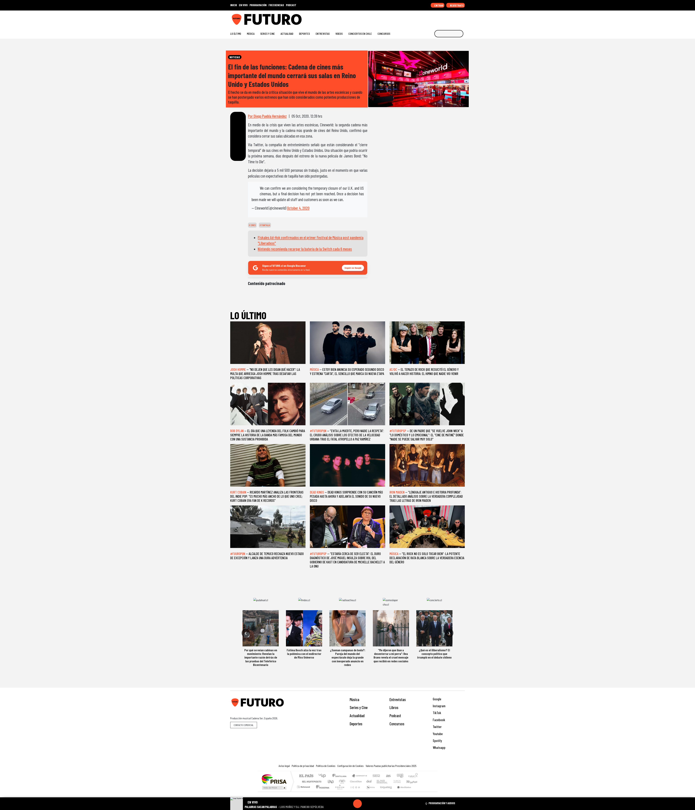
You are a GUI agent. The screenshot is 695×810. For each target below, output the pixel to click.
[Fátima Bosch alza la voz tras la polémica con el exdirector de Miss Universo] (304, 628)
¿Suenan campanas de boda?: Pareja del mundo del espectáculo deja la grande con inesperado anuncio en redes (347, 657)
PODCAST (291, 5)
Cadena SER (376, 776)
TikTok (436, 713)
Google (436, 699)
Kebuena (413, 781)
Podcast (395, 715)
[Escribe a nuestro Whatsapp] (463, 18)
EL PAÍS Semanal (379, 781)
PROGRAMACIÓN (258, 5)
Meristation (402, 791)
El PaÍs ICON (354, 791)
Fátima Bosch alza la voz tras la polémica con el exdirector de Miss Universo (304, 653)
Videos (339, 33)
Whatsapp (438, 747)
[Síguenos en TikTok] (434, 18)
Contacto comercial (244, 725)
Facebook (438, 720)
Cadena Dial (400, 781)
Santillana (340, 776)
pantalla (265, 225)
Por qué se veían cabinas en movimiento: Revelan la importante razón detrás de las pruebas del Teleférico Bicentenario (260, 657)
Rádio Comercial (418, 791)
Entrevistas (323, 33)
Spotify (437, 741)
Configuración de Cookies (350, 765)
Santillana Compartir (360, 776)
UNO (331, 781)
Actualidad (287, 33)
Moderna (321, 791)
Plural (338, 791)
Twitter (437, 727)
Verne (389, 781)
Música (250, 33)
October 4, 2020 (298, 208)
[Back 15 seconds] (348, 803)
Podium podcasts (304, 786)
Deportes (304, 33)
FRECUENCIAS (276, 5)
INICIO (233, 5)
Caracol (413, 776)
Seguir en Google (352, 267)
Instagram (438, 706)
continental (369, 781)
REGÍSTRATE (456, 5)
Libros (393, 707)
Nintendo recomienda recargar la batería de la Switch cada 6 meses (305, 248)
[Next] (374, 803)
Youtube (437, 734)
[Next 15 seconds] (366, 803)
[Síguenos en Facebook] (440, 18)
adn (400, 776)
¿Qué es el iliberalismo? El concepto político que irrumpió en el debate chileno (434, 653)
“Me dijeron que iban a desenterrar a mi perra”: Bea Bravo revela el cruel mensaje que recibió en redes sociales (391, 655)
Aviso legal (284, 765)
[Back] (340, 803)
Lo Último (235, 33)
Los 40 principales (323, 776)
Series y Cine (267, 33)
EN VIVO (243, 5)
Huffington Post (311, 781)
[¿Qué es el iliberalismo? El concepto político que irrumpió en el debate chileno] (434, 628)
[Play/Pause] (357, 803)
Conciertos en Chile (360, 33)
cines (253, 225)
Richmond (304, 791)
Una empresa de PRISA (274, 779)
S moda (369, 791)
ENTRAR (438, 5)
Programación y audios (442, 803)
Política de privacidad (303, 765)
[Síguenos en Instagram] (428, 18)
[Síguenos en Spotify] (457, 18)
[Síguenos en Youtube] (451, 18)
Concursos (384, 33)
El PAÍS (306, 776)
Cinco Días (355, 781)
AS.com (388, 776)
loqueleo (385, 791)
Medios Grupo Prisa (274, 788)
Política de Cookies (325, 765)
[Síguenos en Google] (422, 18)
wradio (341, 781)
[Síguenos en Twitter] (445, 18)
